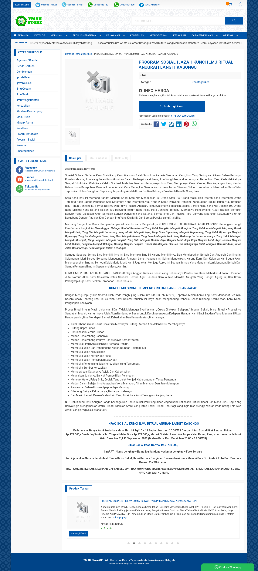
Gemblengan (24, 71)
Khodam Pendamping (29, 111)
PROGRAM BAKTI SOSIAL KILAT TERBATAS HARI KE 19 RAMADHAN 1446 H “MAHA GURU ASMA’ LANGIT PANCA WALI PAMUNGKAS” (140, 501)
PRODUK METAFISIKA (84, 35)
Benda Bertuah (26, 66)
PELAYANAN (113, 35)
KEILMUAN (57, 35)
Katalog (39, 35)
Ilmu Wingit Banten (28, 99)
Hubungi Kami (173, 106)
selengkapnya (107, 517)
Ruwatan (22, 145)
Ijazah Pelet (24, 77)
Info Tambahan (98, 158)
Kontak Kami (22, 4)
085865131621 (49, 4)
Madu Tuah (23, 116)
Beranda (23, 35)
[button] (234, 21)
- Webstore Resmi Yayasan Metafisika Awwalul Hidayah (129, 560)
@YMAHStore (152, 4)
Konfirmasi (137, 35)
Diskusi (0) (121, 158)
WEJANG (228, 35)
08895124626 (127, 4)
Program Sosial (26, 139)
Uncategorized (200, 82)
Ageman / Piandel (27, 60)
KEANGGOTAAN (159, 35)
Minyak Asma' (25, 122)
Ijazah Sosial (24, 83)
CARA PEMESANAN (202, 35)
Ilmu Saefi (23, 94)
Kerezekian (23, 105)
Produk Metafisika (27, 133)
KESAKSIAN (179, 35)
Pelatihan (22, 128)
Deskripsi (75, 158)
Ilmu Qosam (24, 88)
